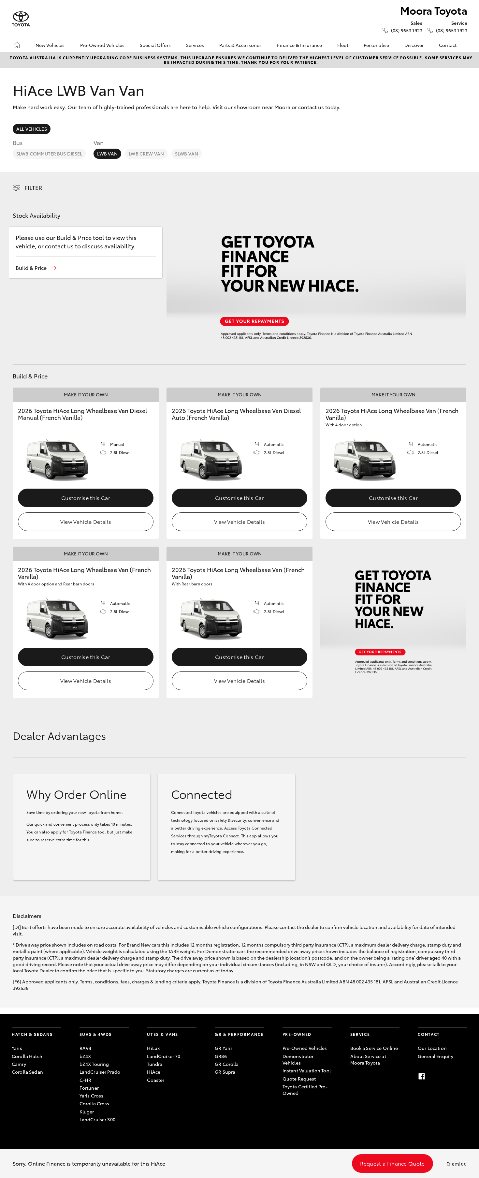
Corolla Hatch (27, 1056)
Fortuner (89, 1087)
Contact (448, 45)
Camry (19, 1064)
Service (360, 1034)
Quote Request (299, 1078)
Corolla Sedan (27, 1071)
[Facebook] (422, 1076)
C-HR (86, 1080)
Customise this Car (85, 497)
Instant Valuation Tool (307, 1070)
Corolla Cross (94, 1103)
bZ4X (85, 1056)
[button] (36, 268)
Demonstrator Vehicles (298, 1059)
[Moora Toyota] (21, 19)
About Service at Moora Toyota (368, 1059)
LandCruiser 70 (163, 1056)
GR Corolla (227, 1064)
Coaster (155, 1080)
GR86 (221, 1056)
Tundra (154, 1064)
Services (195, 45)
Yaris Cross (92, 1095)
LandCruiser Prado (100, 1071)
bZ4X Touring (94, 1064)
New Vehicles (50, 45)
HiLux (153, 1048)
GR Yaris (224, 1048)
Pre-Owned (297, 1034)
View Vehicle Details (85, 521)
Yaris (17, 1048)
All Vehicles (31, 128)
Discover (414, 45)
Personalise (376, 45)
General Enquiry (435, 1056)
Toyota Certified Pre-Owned (305, 1089)
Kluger (87, 1111)
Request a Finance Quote (392, 1163)
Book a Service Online (374, 1048)
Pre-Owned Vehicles (102, 45)
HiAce (153, 1071)
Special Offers (155, 45)
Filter (33, 187)
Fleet (342, 45)
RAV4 (86, 1048)
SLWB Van (186, 153)
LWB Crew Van (146, 153)
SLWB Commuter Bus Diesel (49, 153)
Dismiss (456, 1163)
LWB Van (107, 153)
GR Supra (225, 1071)
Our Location (432, 1048)
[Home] (17, 45)
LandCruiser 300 (97, 1119)
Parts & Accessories (240, 45)
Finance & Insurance (299, 45)
